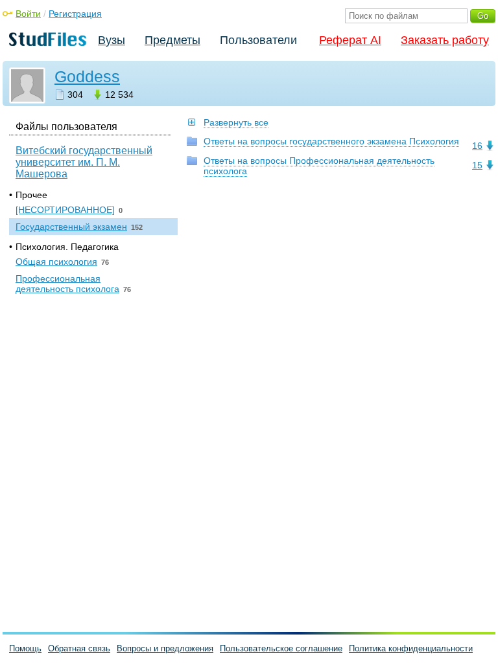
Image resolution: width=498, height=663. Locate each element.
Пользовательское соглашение (281, 648)
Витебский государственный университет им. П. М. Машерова (84, 162)
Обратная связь (79, 648)
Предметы (172, 40)
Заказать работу (445, 40)
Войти (28, 13)
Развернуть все (236, 122)
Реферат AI (350, 40)
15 (477, 165)
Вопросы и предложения (165, 648)
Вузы (111, 40)
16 (477, 145)
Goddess (87, 76)
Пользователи (258, 40)
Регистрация (75, 13)
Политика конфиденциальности (411, 648)
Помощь (25, 648)
